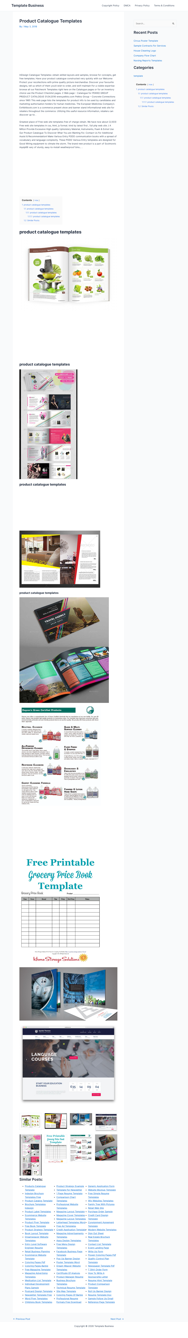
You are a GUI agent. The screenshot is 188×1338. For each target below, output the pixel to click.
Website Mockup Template (102, 1189)
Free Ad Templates (66, 1226)
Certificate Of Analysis (68, 1273)
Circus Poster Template (146, 40)
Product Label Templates (38, 1211)
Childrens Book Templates (38, 1302)
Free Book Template (35, 1226)
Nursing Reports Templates (148, 60)
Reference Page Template (101, 1302)
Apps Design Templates (68, 1240)
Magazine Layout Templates (71, 1218)
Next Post (117, 1319)
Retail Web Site (96, 1208)
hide (36, 200)
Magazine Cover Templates (70, 1215)
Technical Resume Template (70, 1287)
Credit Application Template (71, 1229)
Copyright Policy (110, 5)
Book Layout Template (36, 1233)
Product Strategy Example (70, 1186)
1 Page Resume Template (69, 1193)
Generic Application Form (101, 1186)
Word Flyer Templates (36, 1298)
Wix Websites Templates (100, 1200)
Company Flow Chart (145, 55)
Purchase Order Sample (100, 1211)
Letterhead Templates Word (70, 1222)
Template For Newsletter (69, 1189)
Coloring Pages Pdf (35, 1262)
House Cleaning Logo (145, 50)
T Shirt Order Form (98, 1269)
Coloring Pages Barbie (36, 1265)
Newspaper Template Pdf (101, 1265)
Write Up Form (95, 1251)
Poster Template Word (68, 1262)
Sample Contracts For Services (150, 45)
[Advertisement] (42, 52)
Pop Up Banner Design (68, 1258)
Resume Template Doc (99, 1295)
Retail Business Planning (37, 1251)
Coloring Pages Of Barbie (69, 1295)
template (138, 75)
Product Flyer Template (37, 1222)
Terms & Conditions (164, 5)
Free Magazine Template (38, 1269)
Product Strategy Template (39, 1229)
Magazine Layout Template (70, 1211)
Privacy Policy (142, 5)
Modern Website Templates (102, 1229)
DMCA (127, 5)
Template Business (27, 5)
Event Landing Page (98, 1247)
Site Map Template (66, 1291)
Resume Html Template (100, 1280)
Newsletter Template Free (38, 1295)
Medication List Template (38, 1280)
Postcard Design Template (38, 1291)
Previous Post (21, 1319)
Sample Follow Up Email (100, 1298)
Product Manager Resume (69, 1276)
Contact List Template (99, 1244)
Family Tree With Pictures (101, 1204)
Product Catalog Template (38, 1200)
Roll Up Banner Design (99, 1291)
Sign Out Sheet (96, 1233)
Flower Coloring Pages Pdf (102, 1255)
